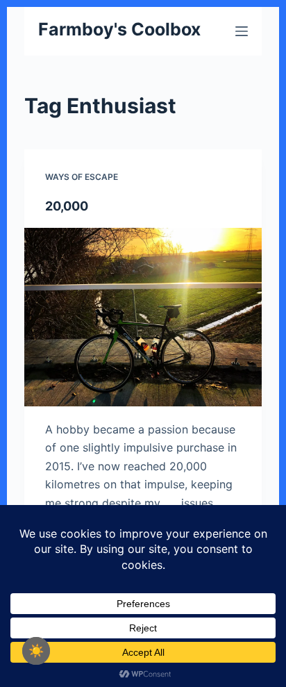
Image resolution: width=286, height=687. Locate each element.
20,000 (66, 206)
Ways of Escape (81, 177)
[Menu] (241, 31)
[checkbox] (36, 651)
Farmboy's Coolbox (119, 29)
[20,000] (143, 317)
